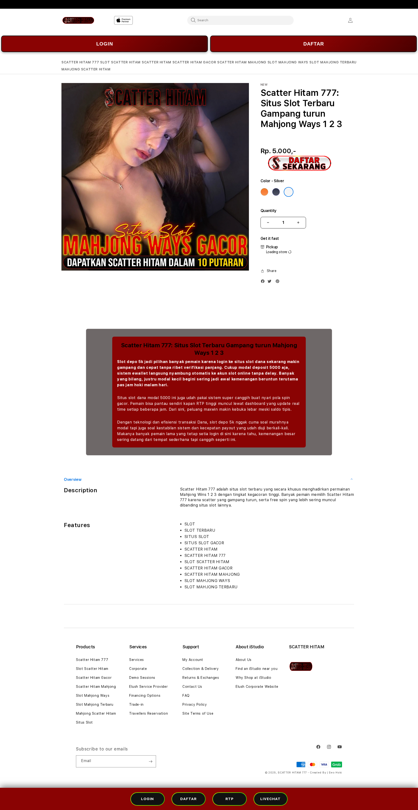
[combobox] (240, 20)
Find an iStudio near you (256, 669)
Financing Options (144, 695)
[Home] (78, 20)
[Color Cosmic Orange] (264, 192)
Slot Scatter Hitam (92, 669)
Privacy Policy (194, 704)
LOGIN (104, 43)
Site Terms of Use (197, 713)
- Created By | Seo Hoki (325, 772)
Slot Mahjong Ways (92, 695)
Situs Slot (84, 722)
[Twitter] (270, 282)
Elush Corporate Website (257, 687)
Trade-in (136, 704)
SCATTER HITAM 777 (293, 772)
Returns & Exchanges (200, 678)
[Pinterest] (278, 282)
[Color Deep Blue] (276, 192)
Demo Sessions (142, 678)
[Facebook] (264, 282)
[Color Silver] (288, 192)
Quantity (268, 210)
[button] (80, 62)
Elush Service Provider (148, 687)
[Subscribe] (150, 761)
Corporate (138, 669)
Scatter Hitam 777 (92, 660)
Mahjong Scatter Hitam (96, 713)
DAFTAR (313, 43)
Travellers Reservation (148, 713)
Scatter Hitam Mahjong (96, 687)
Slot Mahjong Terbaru (94, 704)
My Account (192, 660)
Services (136, 660)
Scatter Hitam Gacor (94, 678)
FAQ (186, 695)
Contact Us (192, 687)
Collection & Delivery (200, 669)
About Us (244, 660)
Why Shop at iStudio (253, 678)
